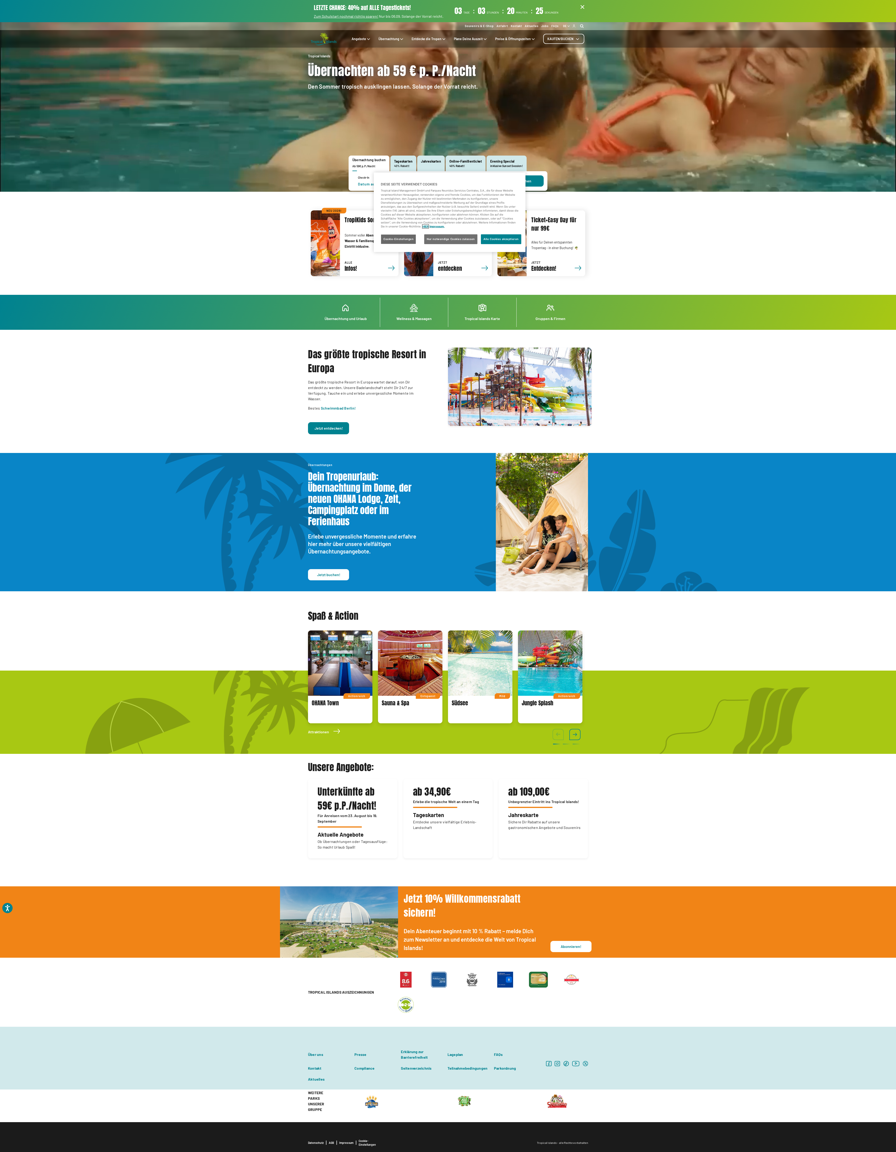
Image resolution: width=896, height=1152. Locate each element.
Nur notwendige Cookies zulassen (451, 239)
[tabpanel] (340, 676)
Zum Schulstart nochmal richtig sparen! (346, 16)
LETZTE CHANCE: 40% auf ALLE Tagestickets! (362, 8)
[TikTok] (566, 1063)
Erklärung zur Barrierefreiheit (414, 1054)
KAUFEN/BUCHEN (560, 39)
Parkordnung (505, 1068)
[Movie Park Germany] (371, 1100)
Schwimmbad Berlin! (338, 408)
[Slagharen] (557, 1100)
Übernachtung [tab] (388, 39)
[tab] (563, 39)
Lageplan (455, 1054)
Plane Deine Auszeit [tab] (468, 39)
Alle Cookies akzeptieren (501, 239)
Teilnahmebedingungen (468, 1068)
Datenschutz (316, 1142)
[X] (585, 1063)
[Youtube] (576, 1063)
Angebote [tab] (359, 39)
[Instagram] (557, 1063)
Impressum (346, 1142)
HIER (425, 226)
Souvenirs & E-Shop (479, 26)
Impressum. (437, 226)
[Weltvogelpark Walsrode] (464, 1100)
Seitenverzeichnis (416, 1068)
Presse (360, 1054)
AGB (331, 1142)
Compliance (364, 1068)
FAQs (555, 26)
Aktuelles (532, 26)
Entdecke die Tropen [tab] (426, 39)
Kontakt (516, 26)
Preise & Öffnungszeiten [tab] (513, 39)
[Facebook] (548, 1063)
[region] (449, 212)
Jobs (545, 26)
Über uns (315, 1054)
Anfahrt (502, 26)
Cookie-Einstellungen (367, 1142)
